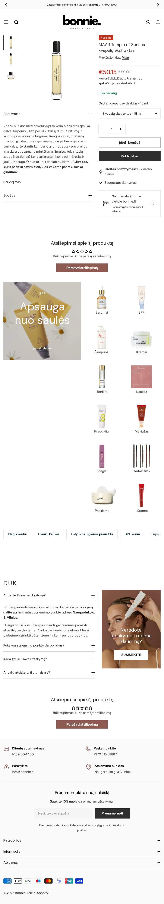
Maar (125, 57)
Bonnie (20, 893)
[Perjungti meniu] (6, 22)
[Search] (16, 22)
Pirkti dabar (129, 156)
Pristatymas (134, 78)
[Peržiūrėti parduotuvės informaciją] (153, 203)
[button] (6, 4)
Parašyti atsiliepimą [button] (82, 268)
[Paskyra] (147, 22)
